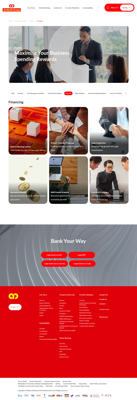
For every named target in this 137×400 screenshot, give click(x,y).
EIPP (60, 352)
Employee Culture (104, 309)
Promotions (62, 313)
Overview (42, 328)
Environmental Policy (69, 384)
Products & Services (21, 21)
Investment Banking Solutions (97, 93)
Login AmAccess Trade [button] (82, 263)
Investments (62, 303)
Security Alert (67, 381)
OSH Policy (49, 386)
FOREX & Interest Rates (66, 316)
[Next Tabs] (126, 93)
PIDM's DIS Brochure (65, 319)
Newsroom (103, 317)
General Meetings (84, 310)
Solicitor (58, 384)
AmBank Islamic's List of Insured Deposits (68, 327)
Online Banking (44, 8)
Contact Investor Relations (86, 326)
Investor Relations (72, 8)
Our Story (31, 8)
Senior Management (45, 306)
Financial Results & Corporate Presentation (87, 304)
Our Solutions (43, 334)
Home (10, 21)
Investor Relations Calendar (87, 323)
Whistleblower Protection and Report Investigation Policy (35, 384)
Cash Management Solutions (35, 93)
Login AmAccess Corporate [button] (54, 263)
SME (12, 93)
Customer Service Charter (52, 381)
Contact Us (58, 8)
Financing (68, 93)
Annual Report (83, 307)
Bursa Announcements (85, 318)
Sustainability (88, 8)
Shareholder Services (85, 313)
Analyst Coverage (84, 321)
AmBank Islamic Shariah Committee (46, 309)
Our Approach (43, 331)
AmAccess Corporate (65, 349)
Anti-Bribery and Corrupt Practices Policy (30, 386)
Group (125, 8)
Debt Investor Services (85, 315)
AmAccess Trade (64, 357)
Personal (61, 300)
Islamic (61, 308)
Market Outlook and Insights (67, 330)
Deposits (20, 93)
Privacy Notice (22, 381)
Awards (41, 313)
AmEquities (62, 354)
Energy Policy (83, 384)
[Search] (108, 8)
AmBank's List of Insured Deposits (66, 322)
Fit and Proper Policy (61, 386)
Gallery (41, 315)
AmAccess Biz (63, 346)
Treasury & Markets (116, 93)
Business (32, 21)
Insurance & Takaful (65, 311)
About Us (42, 300)
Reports (41, 336)
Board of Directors (44, 303)
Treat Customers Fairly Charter (80, 386)
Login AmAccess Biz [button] (54, 255)
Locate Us (103, 299)
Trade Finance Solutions (55, 93)
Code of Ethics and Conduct (98, 384)
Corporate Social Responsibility (48, 339)
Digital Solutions (80, 93)
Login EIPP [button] (82, 255)
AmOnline (62, 343)
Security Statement (35, 381)
